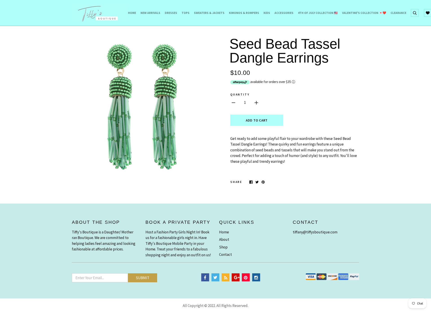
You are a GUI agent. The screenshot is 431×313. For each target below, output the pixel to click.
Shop (223, 247)
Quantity (239, 94)
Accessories (284, 13)
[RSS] (225, 280)
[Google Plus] (236, 280)
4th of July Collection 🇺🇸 (318, 13)
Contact (225, 254)
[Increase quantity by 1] (256, 102)
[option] (142, 107)
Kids (267, 13)
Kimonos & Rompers (244, 13)
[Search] (415, 13)
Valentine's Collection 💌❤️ (364, 13)
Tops (185, 13)
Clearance (398, 13)
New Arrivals (150, 13)
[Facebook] (205, 280)
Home (132, 13)
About (224, 239)
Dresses (171, 13)
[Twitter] (215, 280)
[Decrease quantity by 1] (233, 102)
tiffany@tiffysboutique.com (315, 232)
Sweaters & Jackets (209, 13)
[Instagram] (256, 280)
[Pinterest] (246, 280)
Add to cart (257, 120)
